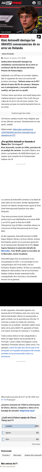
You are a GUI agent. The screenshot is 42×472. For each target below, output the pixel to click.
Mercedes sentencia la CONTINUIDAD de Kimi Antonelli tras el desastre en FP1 (18, 132)
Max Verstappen (15, 144)
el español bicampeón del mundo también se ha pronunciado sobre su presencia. (20, 353)
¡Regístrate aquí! (27, 411)
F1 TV (3, 400)
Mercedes (4, 36)
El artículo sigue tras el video (21, 113)
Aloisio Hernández (8, 54)
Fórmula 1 (6, 455)
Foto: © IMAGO (6, 32)
